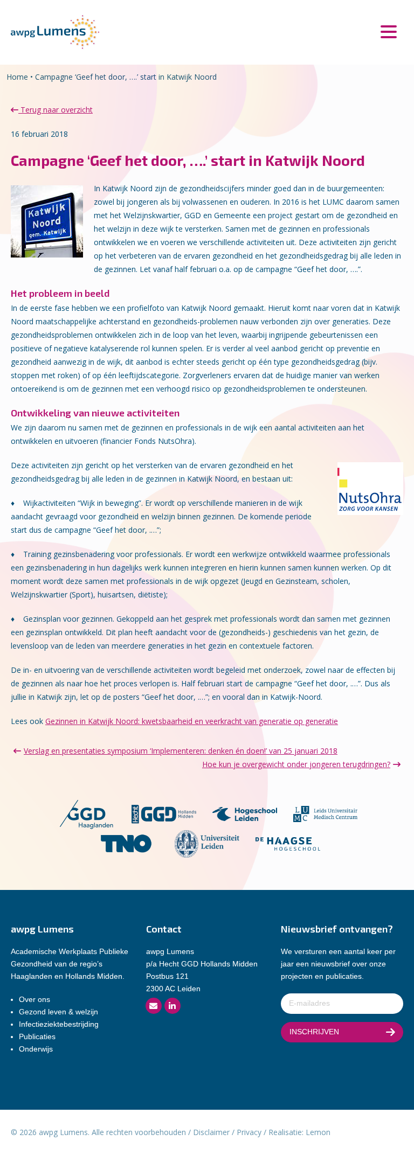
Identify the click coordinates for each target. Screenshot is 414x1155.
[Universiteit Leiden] (207, 843)
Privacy (249, 1132)
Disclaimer (211, 1132)
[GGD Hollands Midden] (163, 813)
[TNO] (126, 843)
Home (17, 77)
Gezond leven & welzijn (58, 1011)
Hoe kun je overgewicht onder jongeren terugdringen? (296, 764)
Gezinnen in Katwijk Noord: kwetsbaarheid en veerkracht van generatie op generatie (191, 721)
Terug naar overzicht (55, 110)
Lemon (318, 1132)
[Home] (55, 31)
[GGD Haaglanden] (86, 813)
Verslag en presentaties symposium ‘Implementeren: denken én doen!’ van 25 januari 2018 (180, 751)
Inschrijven (314, 1031)
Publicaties (37, 1036)
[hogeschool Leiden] (244, 813)
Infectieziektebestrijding (59, 1024)
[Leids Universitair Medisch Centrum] (325, 813)
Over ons (34, 999)
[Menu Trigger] (388, 31)
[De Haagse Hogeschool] (287, 843)
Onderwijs (36, 1049)
